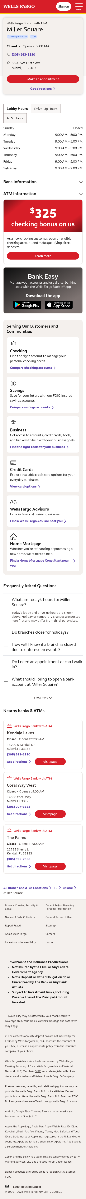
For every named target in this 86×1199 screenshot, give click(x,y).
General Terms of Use (59, 917)
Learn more (43, 256)
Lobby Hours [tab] (17, 108)
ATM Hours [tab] (15, 118)
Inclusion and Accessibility (20, 942)
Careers (50, 933)
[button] (43, 181)
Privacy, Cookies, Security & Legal (21, 907)
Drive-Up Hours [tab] (45, 109)
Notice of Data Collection (20, 917)
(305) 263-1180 (23, 54)
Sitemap (51, 925)
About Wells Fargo (16, 933)
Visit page (50, 762)
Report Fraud (13, 925)
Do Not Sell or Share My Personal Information (60, 907)
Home (49, 942)
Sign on (63, 6)
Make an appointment (43, 79)
